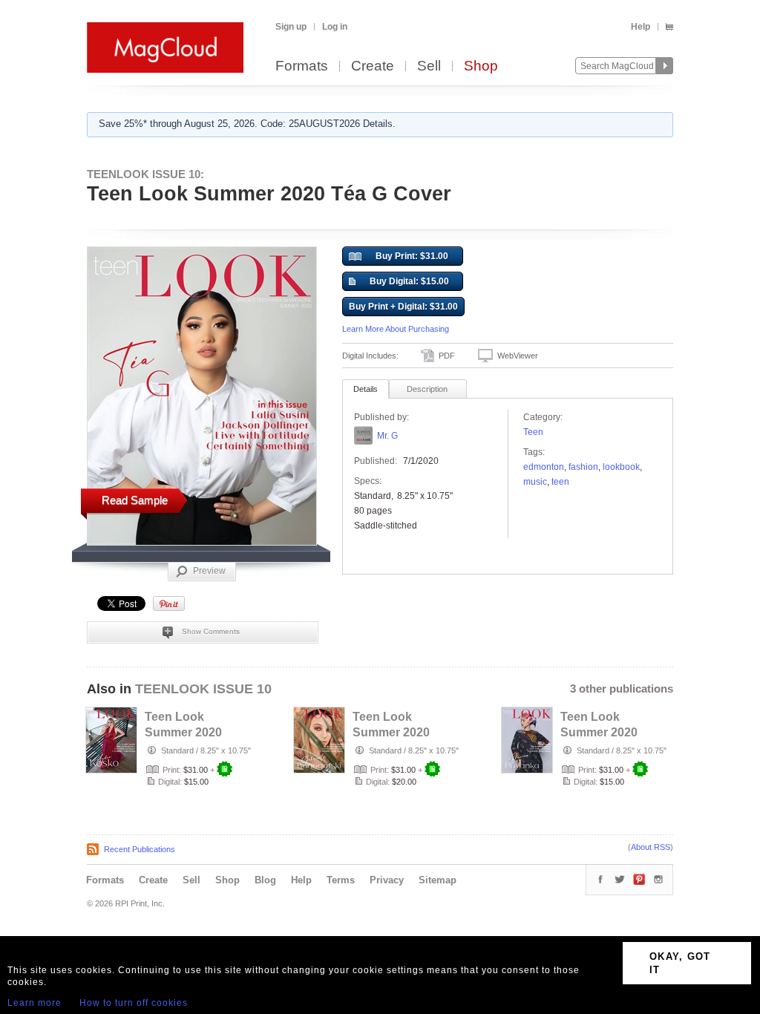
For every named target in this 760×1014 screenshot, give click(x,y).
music (535, 482)
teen (560, 482)
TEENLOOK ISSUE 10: (145, 174)
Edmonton (543, 467)
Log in (334, 27)
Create (372, 66)
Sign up (291, 27)
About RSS (650, 847)
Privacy (387, 880)
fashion (583, 467)
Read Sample (135, 500)
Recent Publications (139, 849)
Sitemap (437, 880)
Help (640, 27)
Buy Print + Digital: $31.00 (403, 306)
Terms (341, 880)
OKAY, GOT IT (680, 963)
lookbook (621, 467)
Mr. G (387, 436)
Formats (301, 66)
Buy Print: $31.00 (412, 256)
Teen (533, 432)
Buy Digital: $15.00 (409, 281)
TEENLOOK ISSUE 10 (203, 688)
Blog (265, 880)
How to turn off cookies (133, 1003)
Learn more (34, 1003)
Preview (209, 571)
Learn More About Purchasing (395, 328)
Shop (481, 66)
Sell (429, 66)
